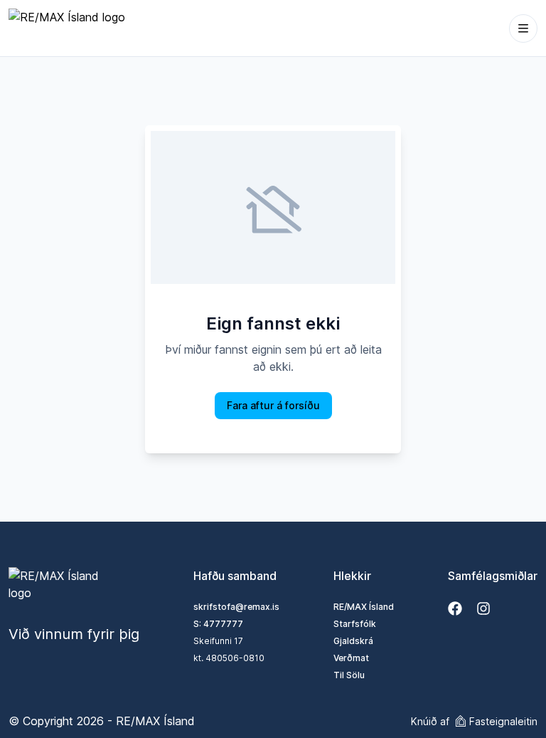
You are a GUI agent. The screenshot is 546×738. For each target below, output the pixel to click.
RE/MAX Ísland (363, 606)
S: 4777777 (218, 623)
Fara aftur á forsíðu (273, 405)
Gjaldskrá (353, 641)
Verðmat (351, 658)
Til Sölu (349, 675)
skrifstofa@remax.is (236, 606)
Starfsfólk (354, 623)
